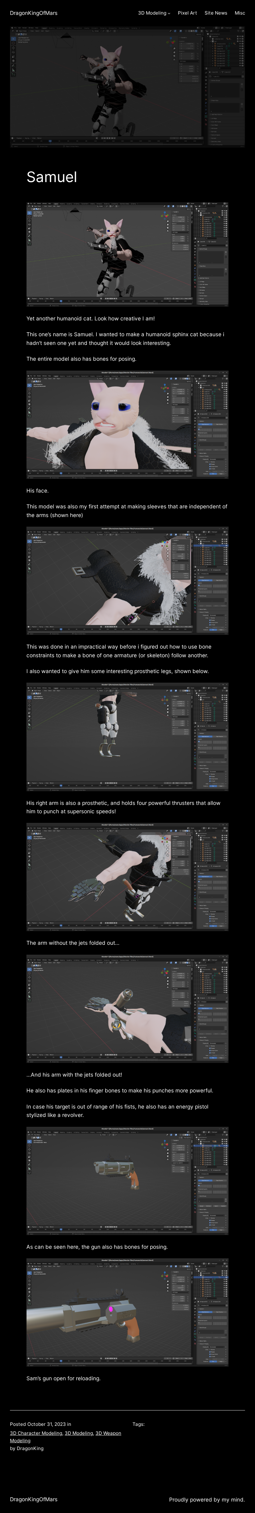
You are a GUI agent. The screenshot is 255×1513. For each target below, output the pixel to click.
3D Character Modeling (36, 1433)
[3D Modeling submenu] (169, 13)
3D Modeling (79, 1433)
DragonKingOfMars (34, 13)
